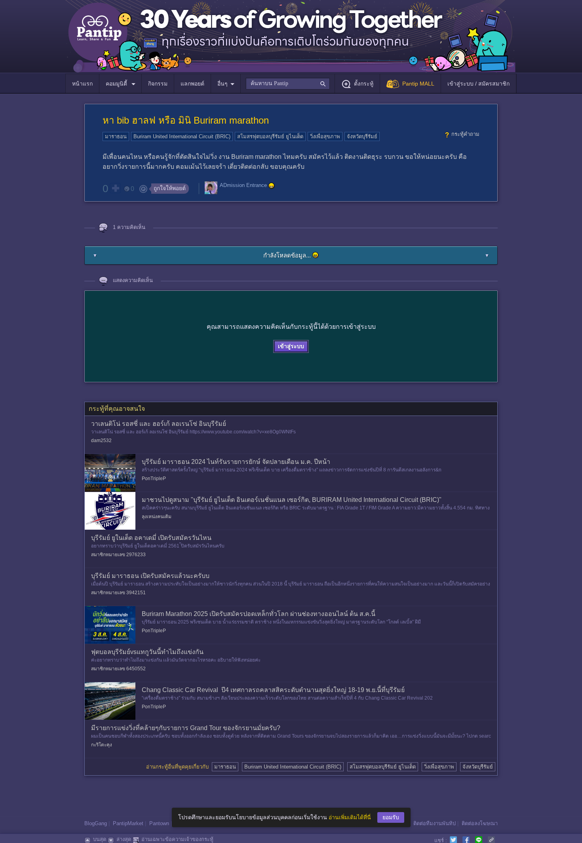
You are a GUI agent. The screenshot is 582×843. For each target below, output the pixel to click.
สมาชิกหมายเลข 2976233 (118, 554)
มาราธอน (116, 136)
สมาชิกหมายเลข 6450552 (118, 668)
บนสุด (99, 839)
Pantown (159, 823)
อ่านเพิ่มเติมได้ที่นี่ (350, 817)
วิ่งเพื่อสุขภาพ (325, 136)
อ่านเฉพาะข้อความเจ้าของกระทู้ (177, 839)
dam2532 (101, 440)
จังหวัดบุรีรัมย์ (362, 136)
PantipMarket (128, 823)
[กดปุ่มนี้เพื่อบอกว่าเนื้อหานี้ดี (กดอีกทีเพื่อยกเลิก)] (115, 188)
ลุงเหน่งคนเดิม (156, 516)
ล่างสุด (123, 839)
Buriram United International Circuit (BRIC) (181, 136)
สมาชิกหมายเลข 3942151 (118, 592)
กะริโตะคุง (101, 745)
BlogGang (95, 823)
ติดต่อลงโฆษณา (480, 823)
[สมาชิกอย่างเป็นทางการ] (271, 186)
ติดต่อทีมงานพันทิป (434, 823)
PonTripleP (154, 478)
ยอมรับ (390, 817)
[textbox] (287, 84)
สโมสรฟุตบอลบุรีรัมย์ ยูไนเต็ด (270, 136)
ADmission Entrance (243, 186)
